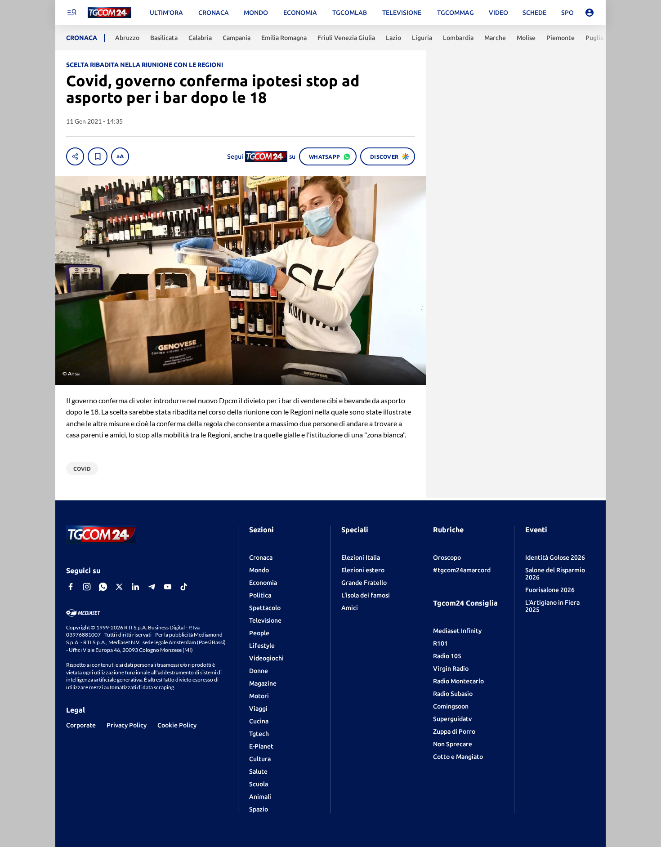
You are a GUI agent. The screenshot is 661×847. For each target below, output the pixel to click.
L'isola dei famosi (365, 595)
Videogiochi (266, 658)
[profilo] (589, 12)
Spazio (258, 809)
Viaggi (258, 708)
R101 (440, 643)
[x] (119, 586)
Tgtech (259, 733)
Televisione (265, 620)
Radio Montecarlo (458, 681)
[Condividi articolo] (75, 156)
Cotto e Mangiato (458, 756)
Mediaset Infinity (457, 630)
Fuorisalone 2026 (550, 589)
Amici (349, 607)
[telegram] (151, 586)
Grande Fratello (364, 582)
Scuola (258, 784)
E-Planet (261, 746)
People (259, 633)
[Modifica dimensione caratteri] (120, 156)
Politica (260, 595)
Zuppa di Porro (454, 731)
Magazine (263, 683)
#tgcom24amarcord (462, 570)
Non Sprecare (452, 744)
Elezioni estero (362, 570)
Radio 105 (447, 656)
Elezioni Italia (360, 557)
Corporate (81, 725)
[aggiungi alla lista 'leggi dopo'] (97, 156)
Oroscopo (447, 557)
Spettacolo (265, 607)
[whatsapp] (102, 586)
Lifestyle (262, 645)
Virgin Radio (451, 668)
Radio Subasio (453, 693)
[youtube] (167, 586)
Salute (258, 771)
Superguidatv (452, 718)
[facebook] (70, 586)
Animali (260, 796)
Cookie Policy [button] (177, 725)
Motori (259, 696)
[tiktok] (183, 586)
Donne (258, 670)
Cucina (258, 721)
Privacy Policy (127, 725)
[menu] (71, 12)
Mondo (259, 570)
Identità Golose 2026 (555, 557)
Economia (263, 582)
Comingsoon (451, 706)
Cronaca (260, 557)
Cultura (260, 758)
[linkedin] (135, 586)
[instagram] (86, 586)
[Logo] (109, 12)
